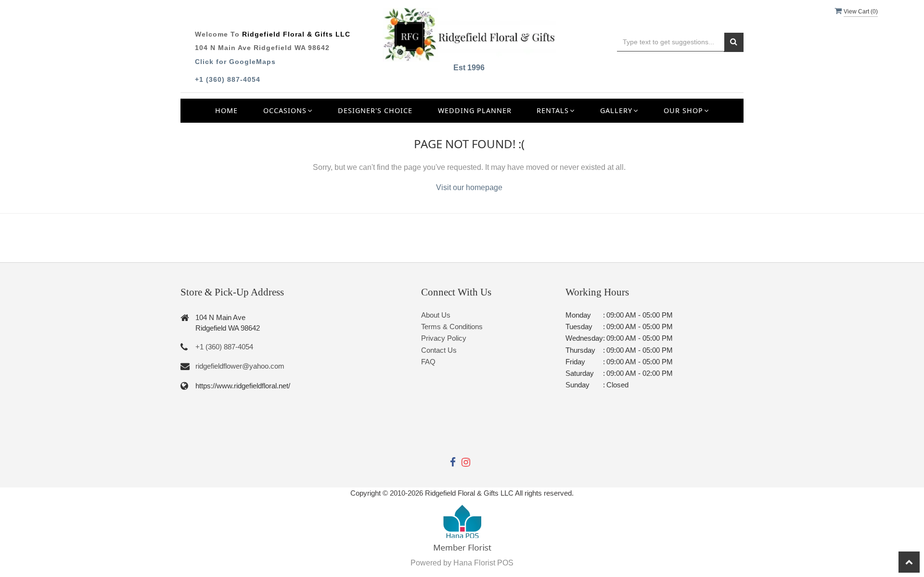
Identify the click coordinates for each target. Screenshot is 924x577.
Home (226, 110)
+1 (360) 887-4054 (227, 79)
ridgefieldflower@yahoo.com (239, 366)
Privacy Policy (443, 338)
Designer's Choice (375, 110)
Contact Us (439, 350)
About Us (435, 315)
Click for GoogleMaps (235, 61)
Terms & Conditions (452, 326)
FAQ (428, 362)
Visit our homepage (469, 187)
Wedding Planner (475, 110)
